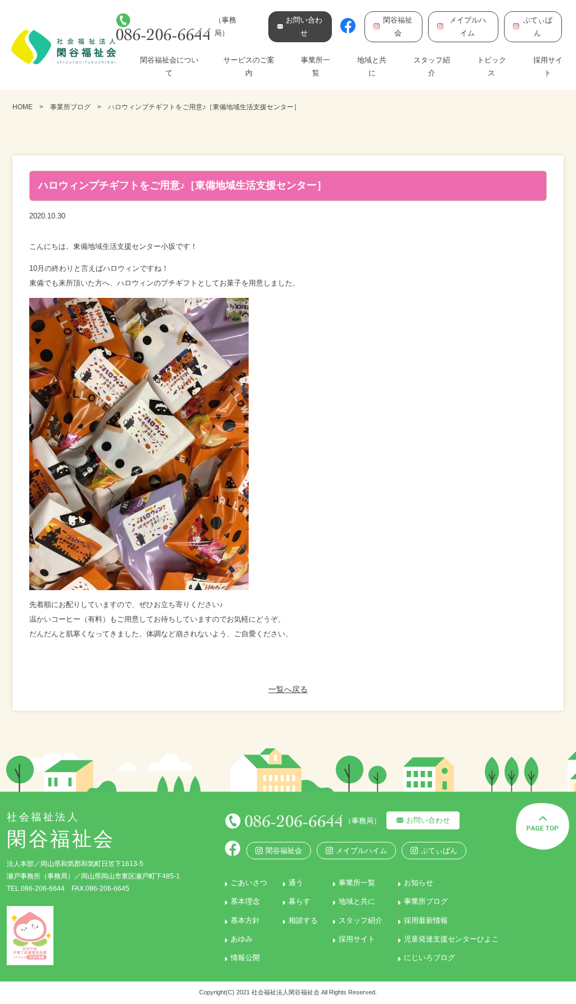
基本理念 (245, 901)
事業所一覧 (315, 66)
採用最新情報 (426, 920)
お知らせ (418, 882)
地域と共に (371, 66)
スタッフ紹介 (431, 66)
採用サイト (547, 66)
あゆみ (242, 939)
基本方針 (245, 920)
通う (296, 882)
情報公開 (245, 957)
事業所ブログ (70, 107)
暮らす (299, 901)
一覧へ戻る (288, 689)
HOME (22, 107)
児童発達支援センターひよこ (451, 939)
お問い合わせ (428, 820)
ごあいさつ (249, 882)
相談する (303, 920)
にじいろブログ (429, 957)
